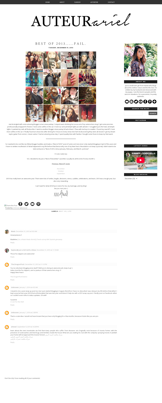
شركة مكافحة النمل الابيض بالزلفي (21, 337)
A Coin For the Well (17, 302)
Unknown (15, 287)
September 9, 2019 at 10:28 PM (28, 327)
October (61, 171)
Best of (63, 211)
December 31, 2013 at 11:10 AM (48, 250)
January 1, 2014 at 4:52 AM (28, 287)
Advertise (94, 2)
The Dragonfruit (17, 264)
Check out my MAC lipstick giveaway (49, 239)
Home (48, 2)
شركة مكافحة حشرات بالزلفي (20, 339)
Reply (12, 242)
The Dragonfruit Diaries (18, 277)
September (61, 173)
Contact (111, 2)
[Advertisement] (140, 218)
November (61, 169)
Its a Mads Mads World (27, 239)
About (62, 2)
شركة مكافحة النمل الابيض (53, 335)
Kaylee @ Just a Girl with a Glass (23, 250)
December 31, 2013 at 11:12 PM (36, 264)
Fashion (77, 2)
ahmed (13, 327)
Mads (13, 231)
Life (69, 211)
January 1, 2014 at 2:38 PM (28, 312)
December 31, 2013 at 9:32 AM (26, 231)
